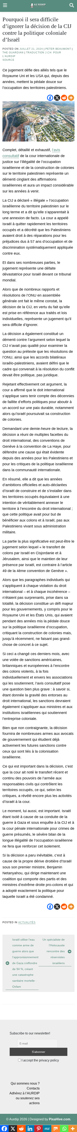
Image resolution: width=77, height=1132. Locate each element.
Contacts (33, 1088)
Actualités (27, 922)
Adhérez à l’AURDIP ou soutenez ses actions (24, 1098)
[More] (71, 98)
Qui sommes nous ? (25, 1083)
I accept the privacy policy (40, 1060)
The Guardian (13, 52)
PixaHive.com (59, 1119)
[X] (57, 98)
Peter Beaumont (58, 48)
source (8, 59)
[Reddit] (64, 98)
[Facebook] (50, 98)
